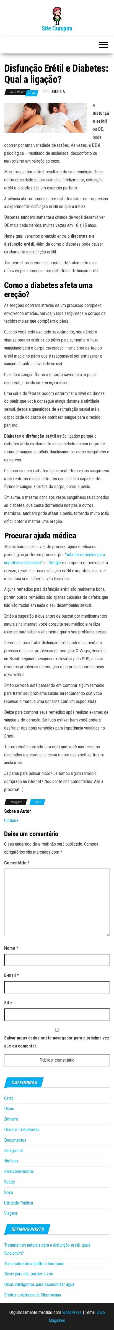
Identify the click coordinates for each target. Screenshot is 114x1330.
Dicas (9, 1108)
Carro (9, 1098)
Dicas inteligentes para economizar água (39, 1284)
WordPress (72, 1312)
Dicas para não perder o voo (28, 1274)
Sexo (37, 802)
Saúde (9, 1182)
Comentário (17, 863)
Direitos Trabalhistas (21, 1129)
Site (8, 1002)
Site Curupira (57, 28)
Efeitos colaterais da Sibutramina (32, 1295)
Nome (11, 948)
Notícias (11, 1161)
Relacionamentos (19, 1171)
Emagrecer (13, 1150)
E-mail (11, 975)
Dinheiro (11, 1119)
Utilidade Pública (18, 1203)
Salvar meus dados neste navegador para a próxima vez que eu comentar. (56, 1042)
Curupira (56, 91)
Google (55, 562)
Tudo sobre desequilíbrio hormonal (34, 1263)
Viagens (11, 1213)
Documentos (15, 1140)
